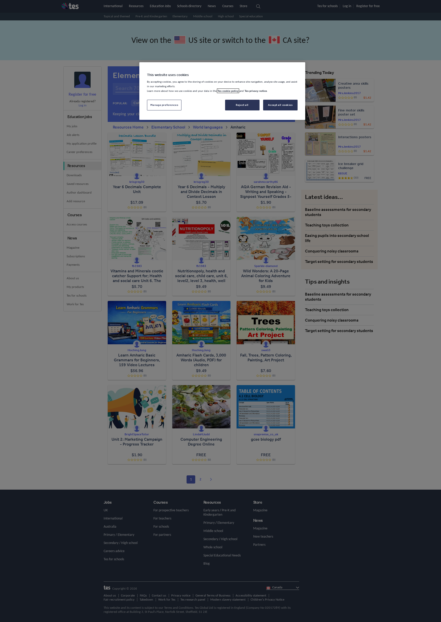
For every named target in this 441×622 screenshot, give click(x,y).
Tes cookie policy (228, 91)
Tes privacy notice (255, 91)
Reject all (242, 105)
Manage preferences (164, 105)
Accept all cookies (280, 105)
